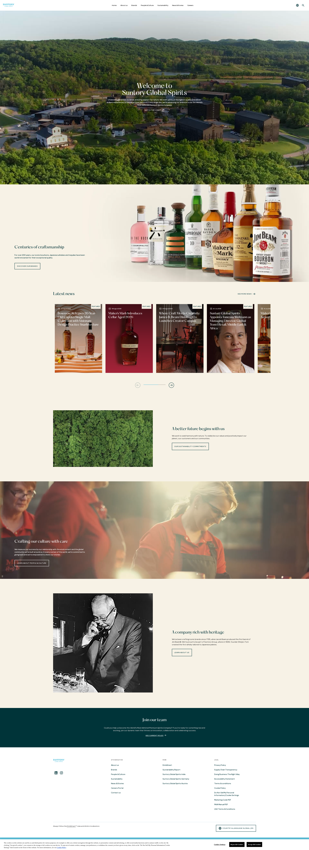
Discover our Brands (27, 266)
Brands (134, 5)
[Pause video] (2, 182)
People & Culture (147, 5)
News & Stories (177, 5)
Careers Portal (117, 788)
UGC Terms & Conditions (224, 809)
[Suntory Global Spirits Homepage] (8, 5)
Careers (190, 5)
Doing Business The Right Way (227, 774)
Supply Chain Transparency (225, 770)
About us (124, 5)
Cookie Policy (220, 788)
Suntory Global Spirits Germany (176, 779)
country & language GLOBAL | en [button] (237, 828)
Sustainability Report (171, 770)
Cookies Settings (219, 844)
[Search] (303, 5)
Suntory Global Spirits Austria (175, 783)
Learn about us (181, 652)
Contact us (116, 792)
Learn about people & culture (31, 563)
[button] (297, 5)
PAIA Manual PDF (221, 804)
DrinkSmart (167, 765)
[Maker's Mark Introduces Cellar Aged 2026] (129, 338)
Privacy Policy (220, 765)
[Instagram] (61, 772)
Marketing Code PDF (222, 800)
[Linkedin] (56, 772)
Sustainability (163, 5)
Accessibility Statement (224, 779)
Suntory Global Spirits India (174, 774)
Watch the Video (152, 110)
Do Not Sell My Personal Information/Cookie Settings (226, 794)
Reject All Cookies (237, 844)
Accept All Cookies (254, 844)
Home (114, 5)
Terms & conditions (222, 783)
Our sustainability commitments (190, 446)
